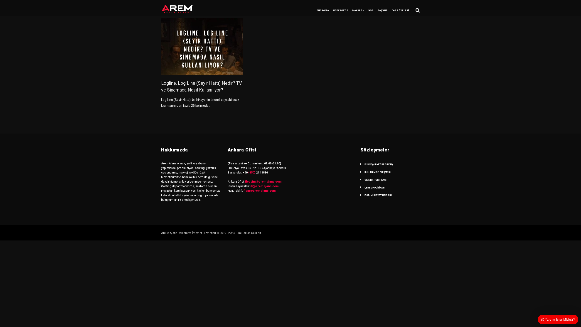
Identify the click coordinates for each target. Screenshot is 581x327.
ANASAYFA (323, 10)
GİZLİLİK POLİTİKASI (375, 180)
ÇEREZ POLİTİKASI (374, 187)
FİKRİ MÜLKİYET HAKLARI (378, 195)
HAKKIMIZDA (340, 10)
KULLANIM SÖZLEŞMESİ (377, 172)
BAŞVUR (382, 10)
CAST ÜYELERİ (400, 10)
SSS (371, 10)
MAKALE (357, 10)
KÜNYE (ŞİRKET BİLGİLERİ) (378, 164)
